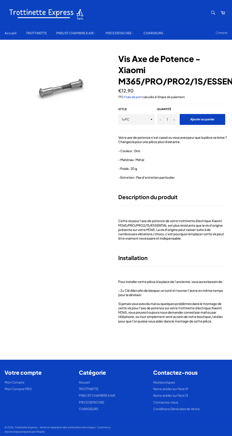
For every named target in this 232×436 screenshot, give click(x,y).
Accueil (11, 33)
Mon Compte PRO (18, 389)
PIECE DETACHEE (119, 33)
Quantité (164, 109)
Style (122, 109)
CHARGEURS (153, 33)
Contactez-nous (165, 402)
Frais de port (133, 97)
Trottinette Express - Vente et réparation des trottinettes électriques (55, 427)
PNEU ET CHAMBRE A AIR (75, 33)
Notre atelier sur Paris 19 (170, 389)
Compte (221, 33)
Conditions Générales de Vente (176, 409)
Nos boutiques (164, 382)
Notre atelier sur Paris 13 (170, 395)
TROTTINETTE (36, 33)
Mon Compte (14, 382)
